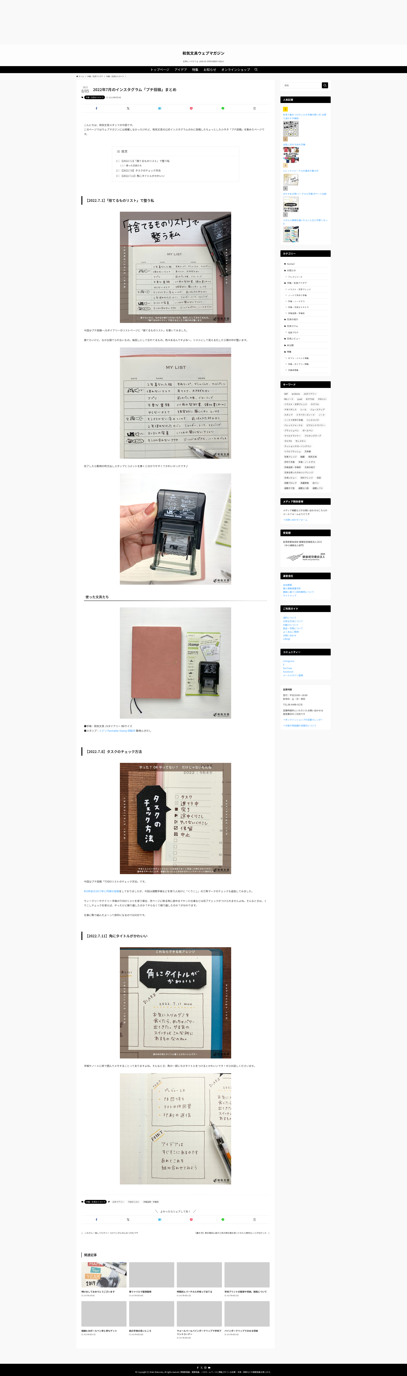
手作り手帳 (289, 461)
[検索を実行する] (325, 85)
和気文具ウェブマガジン (203, 53)
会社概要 (287, 584)
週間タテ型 (289, 488)
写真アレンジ (290, 456)
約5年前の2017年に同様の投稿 (101, 891)
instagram (288, 661)
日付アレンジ (306, 477)
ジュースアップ (317, 409)
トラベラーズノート (305, 414)
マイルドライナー (292, 435)
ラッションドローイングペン (297, 446)
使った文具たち (134, 165)
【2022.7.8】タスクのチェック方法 (140, 170)
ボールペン (308, 430)
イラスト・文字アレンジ (299, 289)
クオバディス (290, 409)
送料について (289, 617)
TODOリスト (133, 1201)
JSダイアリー (118, 1201)
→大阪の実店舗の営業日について (299, 725)
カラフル (315, 404)
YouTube (287, 668)
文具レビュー (293, 338)
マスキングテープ (313, 435)
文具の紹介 (292, 319)
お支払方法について (293, 621)
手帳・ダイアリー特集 (298, 364)
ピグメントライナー (316, 425)
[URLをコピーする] (254, 108)
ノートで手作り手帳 (297, 295)
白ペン (316, 482)
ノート (322, 414)
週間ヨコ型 (303, 488)
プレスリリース (295, 276)
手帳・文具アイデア (297, 282)
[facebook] (197, 1367)
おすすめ (310, 398)
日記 (319, 477)
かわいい (322, 398)
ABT (286, 393)
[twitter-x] (201, 1367)
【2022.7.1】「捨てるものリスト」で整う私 (145, 161)
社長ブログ (293, 332)
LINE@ (286, 638)
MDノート (288, 398)
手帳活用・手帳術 (151, 1201)
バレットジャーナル (293, 425)
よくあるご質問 (291, 631)
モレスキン (300, 440)
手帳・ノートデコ (296, 301)
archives (296, 393)
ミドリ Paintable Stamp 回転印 (117, 730)
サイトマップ (289, 595)
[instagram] (205, 1367)
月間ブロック (290, 482)
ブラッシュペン (291, 430)
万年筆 (308, 451)
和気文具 (312, 456)
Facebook (288, 671)
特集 (289, 351)
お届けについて (291, 624)
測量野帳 (304, 482)
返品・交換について (293, 628)
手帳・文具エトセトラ (94, 97)
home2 (291, 263)
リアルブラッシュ (292, 451)
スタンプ (288, 414)
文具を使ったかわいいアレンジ (298, 472)
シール (303, 409)
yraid (299, 398)
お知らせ (291, 270)
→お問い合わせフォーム (295, 519)
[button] (96, 108)
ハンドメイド (313, 419)
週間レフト (318, 488)
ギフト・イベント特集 (298, 358)
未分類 (290, 345)
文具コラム (292, 326)
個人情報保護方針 (292, 588)
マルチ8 (288, 440)
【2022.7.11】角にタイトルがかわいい (142, 176)
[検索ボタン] (255, 69)
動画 (302, 456)
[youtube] (209, 1367)
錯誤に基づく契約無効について (298, 591)
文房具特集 (293, 370)
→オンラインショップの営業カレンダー (303, 719)
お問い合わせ (289, 635)
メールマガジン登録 (293, 675)
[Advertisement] (203, 22)
